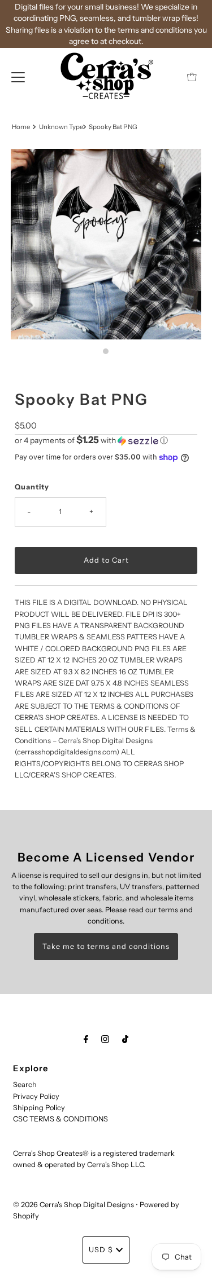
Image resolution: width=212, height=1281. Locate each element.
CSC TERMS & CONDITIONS (60, 1119)
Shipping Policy (39, 1107)
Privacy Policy (36, 1096)
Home (21, 127)
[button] (106, 440)
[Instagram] (105, 1039)
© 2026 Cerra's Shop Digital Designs (73, 1204)
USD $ (101, 1249)
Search (25, 1084)
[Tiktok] (125, 1039)
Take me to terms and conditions (106, 946)
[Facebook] (86, 1039)
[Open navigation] (18, 76)
